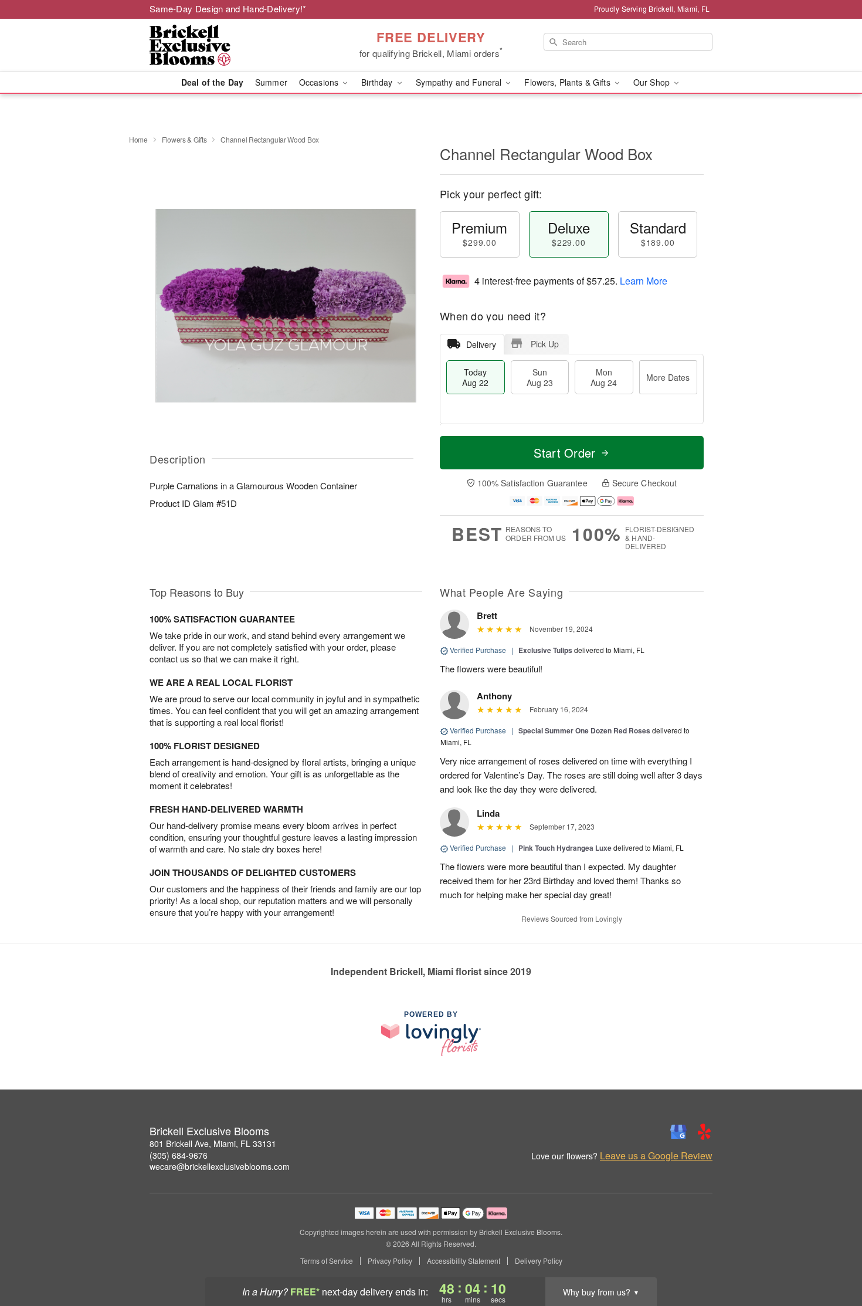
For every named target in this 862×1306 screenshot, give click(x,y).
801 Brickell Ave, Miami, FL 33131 (213, 1143)
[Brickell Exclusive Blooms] (234, 45)
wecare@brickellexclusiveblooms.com (220, 1166)
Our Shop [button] (652, 82)
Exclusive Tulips (545, 650)
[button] (831, 1256)
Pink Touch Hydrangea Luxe (565, 848)
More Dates (668, 377)
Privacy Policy (390, 1260)
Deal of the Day (212, 82)
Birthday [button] (378, 82)
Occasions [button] (320, 82)
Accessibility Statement (463, 1260)
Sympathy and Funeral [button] (460, 82)
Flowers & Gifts (184, 139)
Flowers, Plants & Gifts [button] (568, 82)
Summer (271, 82)
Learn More (643, 280)
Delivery (481, 344)
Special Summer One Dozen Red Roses (585, 730)
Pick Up (545, 344)
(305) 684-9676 (179, 1155)
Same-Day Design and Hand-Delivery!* (228, 8)
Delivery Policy (538, 1260)
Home (138, 139)
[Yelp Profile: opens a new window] (704, 1132)
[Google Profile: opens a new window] (678, 1132)
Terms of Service (326, 1260)
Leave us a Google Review (656, 1155)
